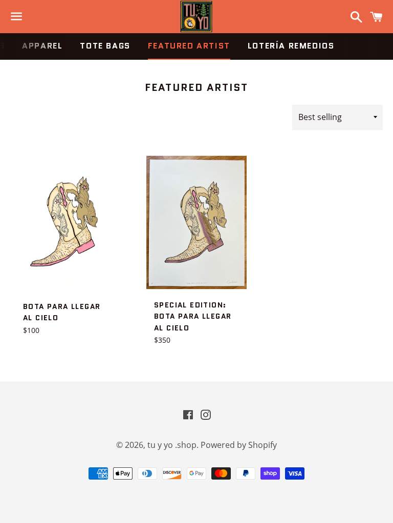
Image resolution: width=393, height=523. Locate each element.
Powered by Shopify (239, 444)
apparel (42, 46)
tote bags (105, 46)
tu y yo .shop (171, 444)
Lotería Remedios (291, 46)
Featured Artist (189, 46)
